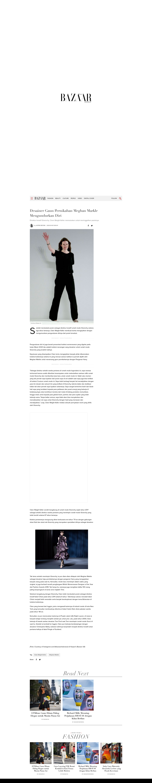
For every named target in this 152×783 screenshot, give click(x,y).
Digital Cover (89, 198)
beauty (58, 198)
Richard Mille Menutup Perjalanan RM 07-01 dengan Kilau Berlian (78, 716)
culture (66, 198)
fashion (50, 198)
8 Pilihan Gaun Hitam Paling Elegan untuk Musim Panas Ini (45, 714)
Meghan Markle (54, 655)
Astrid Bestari (40, 225)
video (80, 198)
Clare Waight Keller (40, 655)
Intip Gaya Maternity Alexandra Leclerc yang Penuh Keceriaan (111, 769)
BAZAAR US (65, 774)
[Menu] (32, 198)
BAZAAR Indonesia (79, 722)
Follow (114, 198)
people (73, 198)
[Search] (120, 198)
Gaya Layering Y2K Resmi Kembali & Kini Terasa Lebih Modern (64, 769)
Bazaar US (112, 774)
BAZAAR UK (46, 719)
